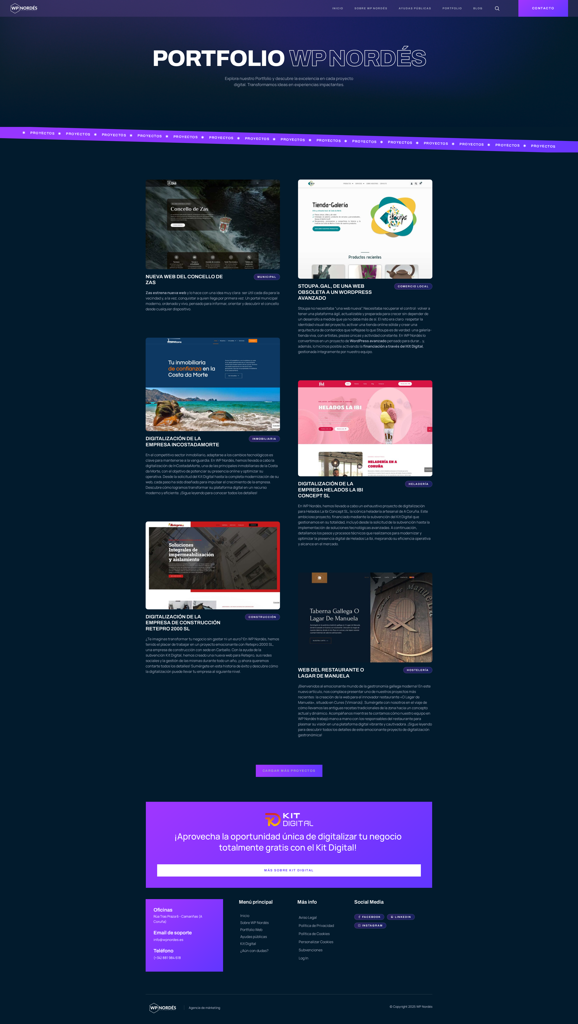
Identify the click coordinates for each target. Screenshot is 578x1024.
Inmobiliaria (264, 438)
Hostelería (418, 670)
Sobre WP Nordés (370, 8)
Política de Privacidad (316, 925)
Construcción (262, 617)
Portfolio (452, 8)
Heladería (419, 484)
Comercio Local (413, 286)
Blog (478, 8)
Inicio (337, 8)
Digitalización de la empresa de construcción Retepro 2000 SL (183, 622)
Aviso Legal (308, 917)
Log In (303, 958)
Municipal (266, 276)
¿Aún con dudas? (254, 950)
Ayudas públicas (415, 8)
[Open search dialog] (497, 9)
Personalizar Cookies (316, 941)
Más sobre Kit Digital (289, 870)
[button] (289, 771)
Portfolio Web (251, 929)
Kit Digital (248, 943)
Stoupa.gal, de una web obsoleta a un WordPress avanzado (335, 292)
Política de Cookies (314, 933)
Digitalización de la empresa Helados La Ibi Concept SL (330, 489)
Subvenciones (310, 949)
